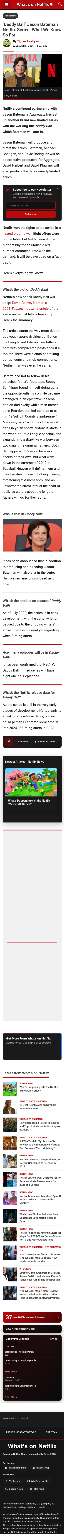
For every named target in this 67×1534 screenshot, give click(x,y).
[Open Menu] (7, 4)
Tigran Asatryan (28, 41)
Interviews (25, 1269)
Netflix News (10, 16)
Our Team (52, 1432)
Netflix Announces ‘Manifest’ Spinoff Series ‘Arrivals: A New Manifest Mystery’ (40, 1199)
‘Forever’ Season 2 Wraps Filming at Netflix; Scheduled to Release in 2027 (39, 1163)
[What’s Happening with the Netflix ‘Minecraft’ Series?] (31, 782)
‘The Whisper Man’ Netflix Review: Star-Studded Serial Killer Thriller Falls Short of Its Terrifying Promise (39, 1294)
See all (54, 1339)
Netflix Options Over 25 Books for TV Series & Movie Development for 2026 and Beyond (40, 1181)
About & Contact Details (21, 1432)
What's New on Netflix (31, 1119)
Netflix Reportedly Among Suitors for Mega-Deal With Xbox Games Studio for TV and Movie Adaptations (40, 1236)
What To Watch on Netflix (33, 1101)
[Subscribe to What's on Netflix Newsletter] (51, 4)
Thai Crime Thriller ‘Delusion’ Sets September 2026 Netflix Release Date (38, 1218)
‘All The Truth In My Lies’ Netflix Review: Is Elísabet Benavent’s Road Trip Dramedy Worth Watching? (39, 1145)
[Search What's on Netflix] (60, 4)
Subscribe (30, 214)
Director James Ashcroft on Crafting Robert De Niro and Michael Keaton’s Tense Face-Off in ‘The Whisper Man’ (40, 1276)
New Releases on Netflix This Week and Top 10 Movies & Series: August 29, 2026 (39, 1126)
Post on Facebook (46, 741)
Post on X (25, 741)
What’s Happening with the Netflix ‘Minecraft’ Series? (29, 802)
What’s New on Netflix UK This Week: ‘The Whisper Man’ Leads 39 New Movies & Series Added (40, 1258)
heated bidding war (17, 234)
